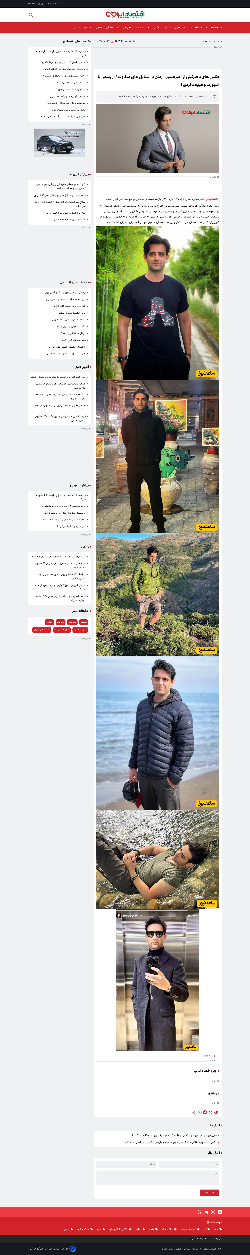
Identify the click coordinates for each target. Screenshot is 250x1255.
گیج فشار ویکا (61, 630)
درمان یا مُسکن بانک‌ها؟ (73, 333)
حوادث (60, 622)
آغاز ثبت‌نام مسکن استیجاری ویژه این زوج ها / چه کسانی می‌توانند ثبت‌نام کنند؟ (61, 186)
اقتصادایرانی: (212, 199)
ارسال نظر (209, 1193)
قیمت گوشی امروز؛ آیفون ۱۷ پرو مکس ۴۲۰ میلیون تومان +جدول (60, 418)
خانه (216, 41)
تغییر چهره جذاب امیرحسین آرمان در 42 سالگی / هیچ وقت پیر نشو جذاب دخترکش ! (174, 1135)
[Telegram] (206, 1212)
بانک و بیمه (154, 28)
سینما (84, 622)
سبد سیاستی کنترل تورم (74, 340)
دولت (138, 1229)
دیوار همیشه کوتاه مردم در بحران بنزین (66, 299)
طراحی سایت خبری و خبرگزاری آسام (48, 1249)
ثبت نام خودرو (188, 1229)
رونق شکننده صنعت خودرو (72, 313)
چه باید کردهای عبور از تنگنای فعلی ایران (65, 292)
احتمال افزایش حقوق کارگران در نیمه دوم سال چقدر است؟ (60, 408)
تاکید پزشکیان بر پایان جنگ (71, 326)
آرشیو (190, 1239)
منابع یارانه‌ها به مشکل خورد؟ (71, 89)
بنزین (66, 1229)
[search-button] (31, 15)
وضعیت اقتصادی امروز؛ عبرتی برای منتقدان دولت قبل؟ (61, 53)
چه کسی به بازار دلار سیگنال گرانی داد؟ (66, 103)
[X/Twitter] (199, 1212)
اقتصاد (199, 28)
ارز (205, 1229)
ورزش (77, 28)
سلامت (72, 622)
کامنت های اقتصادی (76, 41)
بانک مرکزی (83, 1229)
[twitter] (210, 1112)
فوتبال (49, 622)
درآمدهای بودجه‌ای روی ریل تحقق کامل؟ (65, 69)
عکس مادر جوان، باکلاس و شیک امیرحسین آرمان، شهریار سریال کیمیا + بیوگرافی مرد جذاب (171, 1142)
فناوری (88, 28)
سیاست (187, 28)
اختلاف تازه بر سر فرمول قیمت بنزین (67, 96)
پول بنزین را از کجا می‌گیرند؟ (71, 83)
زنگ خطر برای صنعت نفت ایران (70, 220)
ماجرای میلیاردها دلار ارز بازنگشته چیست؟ (64, 76)
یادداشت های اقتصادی (74, 282)
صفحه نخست (214, 28)
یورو (99, 1229)
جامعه (140, 28)
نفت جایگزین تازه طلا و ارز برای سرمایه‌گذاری (63, 62)
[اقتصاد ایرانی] (125, 15)
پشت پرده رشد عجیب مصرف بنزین (68, 110)
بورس (177, 28)
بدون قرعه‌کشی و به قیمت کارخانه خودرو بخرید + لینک (58, 377)
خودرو (99, 28)
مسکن (167, 28)
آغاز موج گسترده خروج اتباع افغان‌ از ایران (65, 213)
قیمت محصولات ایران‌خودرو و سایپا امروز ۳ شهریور (60, 195)
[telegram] (216, 1112)
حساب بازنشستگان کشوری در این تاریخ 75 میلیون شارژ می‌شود (60, 386)
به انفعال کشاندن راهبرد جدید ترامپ (67, 347)
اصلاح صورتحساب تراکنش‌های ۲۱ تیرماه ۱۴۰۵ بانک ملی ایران (60, 204)
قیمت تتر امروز (42, 630)
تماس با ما (203, 1239)
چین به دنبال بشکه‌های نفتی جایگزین (66, 354)
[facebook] (205, 1112)
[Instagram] (213, 1212)
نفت (151, 1229)
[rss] (220, 1212)
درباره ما (217, 1239)
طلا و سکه (167, 1229)
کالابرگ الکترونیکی (118, 1229)
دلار (216, 1229)
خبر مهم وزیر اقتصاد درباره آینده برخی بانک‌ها (63, 117)
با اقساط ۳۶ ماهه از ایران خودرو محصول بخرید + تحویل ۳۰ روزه (61, 397)
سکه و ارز (128, 28)
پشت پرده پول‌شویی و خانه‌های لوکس (66, 320)
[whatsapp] (199, 1112)
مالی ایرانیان (80, 630)
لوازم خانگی (113, 28)
